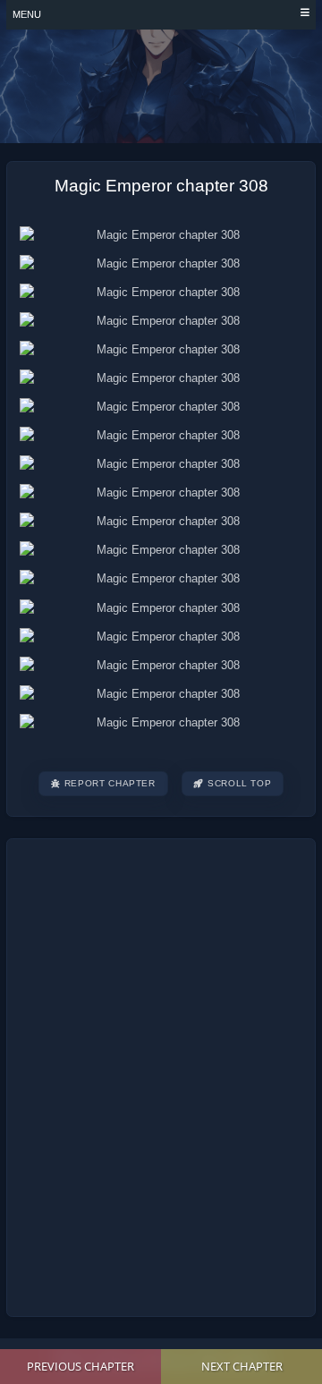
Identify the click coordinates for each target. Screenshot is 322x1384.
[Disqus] (161, 1075)
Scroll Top (239, 783)
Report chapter (110, 783)
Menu (27, 14)
